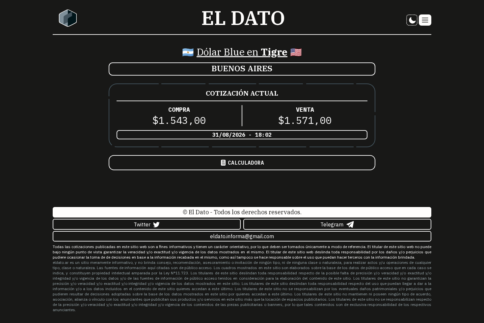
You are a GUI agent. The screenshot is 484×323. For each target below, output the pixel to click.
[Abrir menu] (425, 20)
